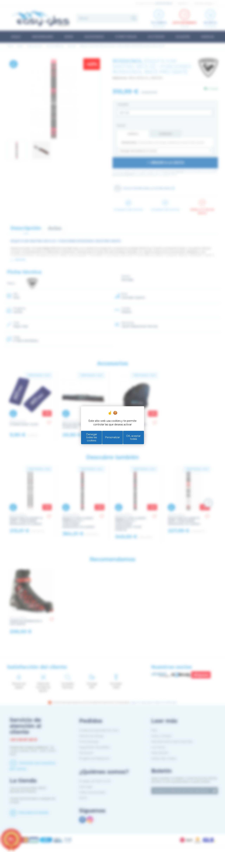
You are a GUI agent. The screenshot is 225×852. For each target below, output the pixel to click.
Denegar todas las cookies (91, 437)
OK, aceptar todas (133, 437)
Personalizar (112, 437)
